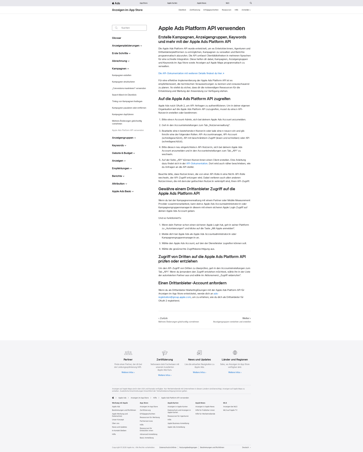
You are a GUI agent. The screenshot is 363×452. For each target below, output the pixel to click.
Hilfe (236, 10)
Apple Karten (172, 3)
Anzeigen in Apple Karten (178, 407)
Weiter (245, 318)
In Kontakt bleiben (119, 431)
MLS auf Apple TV (230, 410)
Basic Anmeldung (147, 438)
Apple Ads (116, 407)
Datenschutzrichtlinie (167, 447)
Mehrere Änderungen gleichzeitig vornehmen (127, 122)
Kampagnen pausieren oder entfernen (129, 108)
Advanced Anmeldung (148, 434)
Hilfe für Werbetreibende (205, 414)
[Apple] (113, 397)
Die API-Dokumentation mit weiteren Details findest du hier (190, 73)
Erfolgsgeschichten (211, 10)
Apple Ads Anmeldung (176, 427)
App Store (143, 3)
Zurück (164, 318)
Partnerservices (146, 421)
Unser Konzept (118, 420)
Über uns (115, 423)
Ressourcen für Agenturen (178, 416)
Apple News (201, 3)
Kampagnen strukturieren (123, 82)
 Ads (116, 3)
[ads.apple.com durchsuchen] (251, 3)
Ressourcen (226, 10)
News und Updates (119, 427)
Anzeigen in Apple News (204, 407)
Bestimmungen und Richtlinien (124, 410)
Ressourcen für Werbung (150, 417)
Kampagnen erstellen (121, 75)
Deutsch (245, 447)
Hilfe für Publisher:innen (205, 410)
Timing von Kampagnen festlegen (127, 101)
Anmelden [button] (245, 10)
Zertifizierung (195, 10)
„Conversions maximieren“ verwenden (129, 88)
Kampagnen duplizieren (122, 114)
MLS (227, 3)
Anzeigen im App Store (127, 10)
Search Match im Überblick (124, 95)
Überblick (182, 10)
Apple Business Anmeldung (178, 423)
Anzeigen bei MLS (230, 407)
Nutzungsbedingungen (188, 447)
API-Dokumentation (197, 163)
